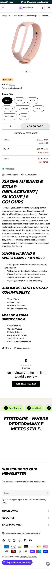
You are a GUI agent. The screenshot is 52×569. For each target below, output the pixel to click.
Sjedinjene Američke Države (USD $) (22, 533)
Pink (7, 101)
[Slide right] (29, 71)
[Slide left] (22, 71)
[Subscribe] (47, 493)
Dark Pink (9, 117)
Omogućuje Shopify (28, 557)
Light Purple (22, 109)
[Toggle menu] (3, 8)
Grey (19, 101)
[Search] (43, 8)
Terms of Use (33, 500)
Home (4, 16)
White (38, 109)
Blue (7, 109)
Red (24, 117)
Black (32, 101)
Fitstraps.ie (14, 557)
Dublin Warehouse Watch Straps (24, 16)
